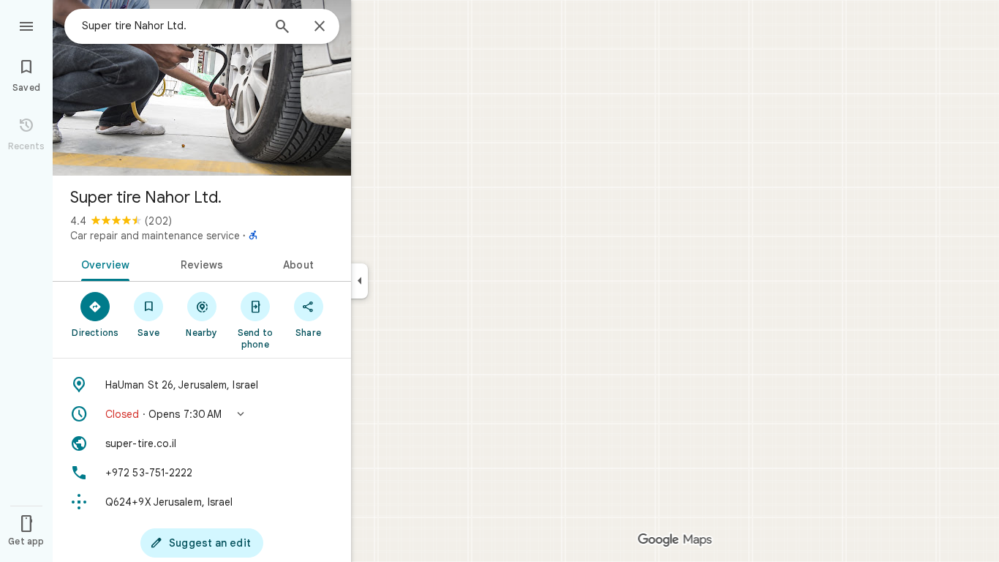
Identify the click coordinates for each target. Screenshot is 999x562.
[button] (202, 414)
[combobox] (172, 25)
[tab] (103, 263)
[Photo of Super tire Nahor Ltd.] (202, 88)
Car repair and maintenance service (155, 235)
